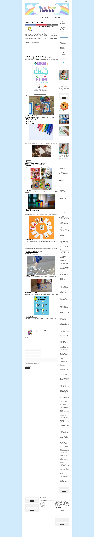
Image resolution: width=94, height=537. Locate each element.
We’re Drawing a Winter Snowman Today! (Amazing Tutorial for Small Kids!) (64, 274)
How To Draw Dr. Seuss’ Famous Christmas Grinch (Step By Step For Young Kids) (64, 246)
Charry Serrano (28, 337)
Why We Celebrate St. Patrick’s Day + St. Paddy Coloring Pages (62, 503)
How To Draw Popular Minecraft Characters (31, 119)
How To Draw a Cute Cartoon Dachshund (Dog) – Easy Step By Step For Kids (64, 397)
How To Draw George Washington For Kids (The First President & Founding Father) (64, 368)
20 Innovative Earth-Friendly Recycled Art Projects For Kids (61, 502)
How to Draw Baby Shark (29, 120)
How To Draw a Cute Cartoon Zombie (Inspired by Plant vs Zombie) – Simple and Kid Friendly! (64, 426)
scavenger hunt (42, 293)
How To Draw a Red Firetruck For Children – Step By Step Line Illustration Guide (64, 453)
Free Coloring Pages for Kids (59, 17)
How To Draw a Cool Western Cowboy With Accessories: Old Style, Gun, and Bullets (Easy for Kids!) (64, 420)
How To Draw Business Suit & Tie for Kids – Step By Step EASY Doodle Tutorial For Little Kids (64, 466)
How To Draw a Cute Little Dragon (30, 123)
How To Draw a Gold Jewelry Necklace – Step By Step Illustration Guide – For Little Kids (64, 455)
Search (62, 524)
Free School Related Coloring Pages (64, 214)
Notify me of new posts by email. (28, 366)
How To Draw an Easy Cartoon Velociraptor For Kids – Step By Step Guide (64, 414)
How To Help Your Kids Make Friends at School (60, 504)
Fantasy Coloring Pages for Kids (63, 201)
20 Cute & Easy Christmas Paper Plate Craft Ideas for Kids (32, 42)
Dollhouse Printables (63, 30)
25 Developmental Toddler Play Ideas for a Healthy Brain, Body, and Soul (34, 251)
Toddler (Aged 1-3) (63, 27)
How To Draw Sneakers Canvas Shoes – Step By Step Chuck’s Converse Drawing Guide (64, 446)
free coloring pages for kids (36, 59)
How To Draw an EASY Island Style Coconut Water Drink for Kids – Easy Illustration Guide (64, 444)
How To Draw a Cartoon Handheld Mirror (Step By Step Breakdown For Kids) (64, 460)
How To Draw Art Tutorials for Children (63, 217)
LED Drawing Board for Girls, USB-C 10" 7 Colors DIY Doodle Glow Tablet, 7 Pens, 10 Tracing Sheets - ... (46, 330)
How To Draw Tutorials (49, 17)
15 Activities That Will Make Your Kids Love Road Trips (32, 252)
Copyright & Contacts (61, 190)
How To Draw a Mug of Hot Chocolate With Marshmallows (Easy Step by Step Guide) (64, 258)
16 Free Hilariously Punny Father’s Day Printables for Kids (32, 41)
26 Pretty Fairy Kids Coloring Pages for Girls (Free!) (31, 317)
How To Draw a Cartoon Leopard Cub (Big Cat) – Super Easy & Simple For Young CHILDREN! (64, 458)
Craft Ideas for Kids (62, 29)
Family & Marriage (62, 31)
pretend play (37, 166)
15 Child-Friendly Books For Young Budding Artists (60, 501)
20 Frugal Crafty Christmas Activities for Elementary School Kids (64, 49)
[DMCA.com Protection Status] (64, 62)
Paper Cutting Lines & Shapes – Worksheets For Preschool (32, 210)
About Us (33, 17)
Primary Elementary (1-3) (63, 26)
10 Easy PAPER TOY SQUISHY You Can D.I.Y (31, 316)
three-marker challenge (30, 117)
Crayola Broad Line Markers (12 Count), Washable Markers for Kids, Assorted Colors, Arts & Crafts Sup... (46, 26)
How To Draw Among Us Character (30, 121)
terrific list (47, 240)
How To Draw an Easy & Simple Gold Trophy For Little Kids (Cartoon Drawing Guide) (64, 410)
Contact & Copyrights (67, 1)
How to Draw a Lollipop (29, 161)
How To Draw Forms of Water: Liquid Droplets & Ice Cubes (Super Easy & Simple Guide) (64, 249)
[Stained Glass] (42, 504)
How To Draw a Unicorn (29, 162)
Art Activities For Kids (39, 17)
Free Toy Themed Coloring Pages (63, 213)
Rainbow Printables (42, 500)
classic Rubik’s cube (27, 192)
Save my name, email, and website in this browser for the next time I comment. (32, 363)
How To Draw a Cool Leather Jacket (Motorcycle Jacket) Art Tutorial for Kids (64, 374)
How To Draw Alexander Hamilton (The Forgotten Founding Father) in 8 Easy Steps (64, 364)
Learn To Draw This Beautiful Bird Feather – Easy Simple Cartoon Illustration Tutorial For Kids (63, 402)
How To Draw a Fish (28, 160)
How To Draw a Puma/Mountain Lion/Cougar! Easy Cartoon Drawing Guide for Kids (64, 400)
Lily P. (59, 182)
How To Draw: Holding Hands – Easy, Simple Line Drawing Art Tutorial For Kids (64, 370)
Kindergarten (62, 25)
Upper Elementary (63, 28)
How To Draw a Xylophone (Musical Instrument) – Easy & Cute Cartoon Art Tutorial (64, 440)
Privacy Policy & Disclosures (62, 188)
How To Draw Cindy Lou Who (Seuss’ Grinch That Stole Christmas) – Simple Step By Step (64, 449)
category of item (45, 143)
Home (28, 17)
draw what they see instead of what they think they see (40, 94)
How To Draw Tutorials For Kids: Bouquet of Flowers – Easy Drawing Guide (64, 336)
